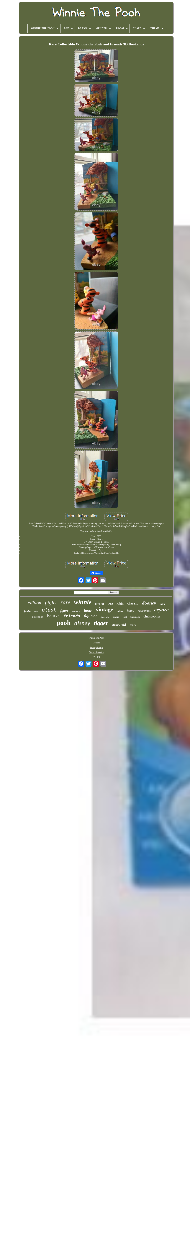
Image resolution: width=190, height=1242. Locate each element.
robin (120, 603)
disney (82, 623)
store (36, 612)
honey (133, 625)
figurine (90, 616)
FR (98, 657)
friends (71, 616)
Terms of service (96, 652)
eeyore (161, 609)
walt (125, 617)
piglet (51, 602)
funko (27, 611)
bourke (53, 615)
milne (120, 611)
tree (110, 603)
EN (94, 657)
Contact (96, 642)
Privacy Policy (96, 647)
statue (116, 616)
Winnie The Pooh (96, 638)
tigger (101, 623)
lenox (130, 610)
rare (65, 602)
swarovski (119, 624)
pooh (64, 622)
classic (132, 603)
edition (34, 602)
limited (99, 603)
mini (162, 603)
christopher (151, 616)
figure (64, 610)
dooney (149, 602)
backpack (135, 617)
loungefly (105, 617)
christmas (76, 611)
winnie (82, 602)
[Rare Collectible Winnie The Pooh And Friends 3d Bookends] (96, 66)
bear (88, 611)
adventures (144, 610)
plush (49, 610)
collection (37, 616)
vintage (104, 609)
